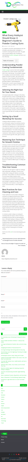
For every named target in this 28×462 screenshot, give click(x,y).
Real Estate (3, 418)
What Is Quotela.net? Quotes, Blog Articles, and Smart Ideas (13, 375)
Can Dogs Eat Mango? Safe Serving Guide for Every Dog (13, 349)
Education (3, 395)
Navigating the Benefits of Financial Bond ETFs (11, 347)
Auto (2, 388)
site (11, 231)
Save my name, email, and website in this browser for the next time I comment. (14, 316)
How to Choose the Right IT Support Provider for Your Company (13, 244)
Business (3, 390)
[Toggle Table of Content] (15, 61)
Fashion (2, 397)
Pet (1, 416)
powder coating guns (14, 55)
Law (2, 410)
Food (2, 401)
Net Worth (3, 414)
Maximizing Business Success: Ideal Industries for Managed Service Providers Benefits (14, 239)
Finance (2, 399)
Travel (2, 423)
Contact (3, 442)
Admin (13, 46)
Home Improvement (5, 408)
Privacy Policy (4, 436)
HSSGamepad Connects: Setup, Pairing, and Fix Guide (12, 355)
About (2, 439)
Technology (3, 420)
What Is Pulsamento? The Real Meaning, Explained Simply (13, 377)
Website (3, 307)
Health (2, 405)
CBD (2, 392)
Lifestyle (3, 412)
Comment (4, 276)
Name (3, 294)
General (4, 32)
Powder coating (5, 70)
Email (3, 300)
